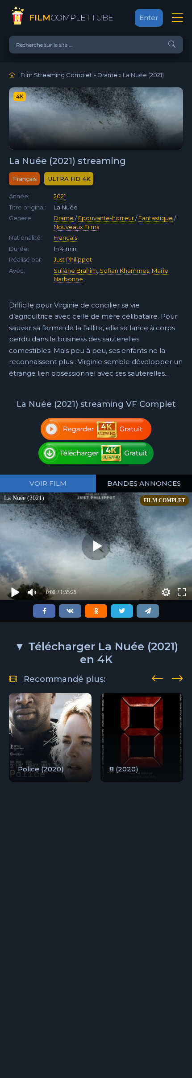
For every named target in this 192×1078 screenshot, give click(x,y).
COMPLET (71, 18)
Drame (64, 217)
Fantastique (155, 217)
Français (65, 237)
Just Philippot (73, 259)
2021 (60, 196)
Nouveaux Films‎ (76, 226)
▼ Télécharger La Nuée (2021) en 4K (96, 653)
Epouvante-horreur (106, 217)
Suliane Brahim (75, 270)
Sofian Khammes (124, 270)
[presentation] (157, 676)
